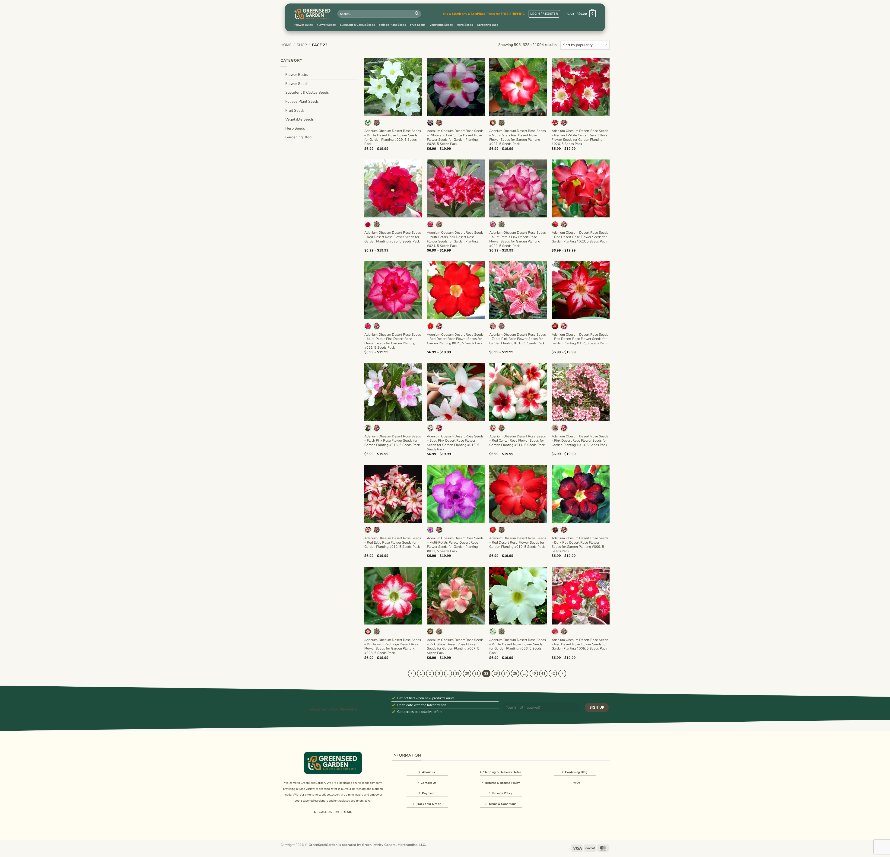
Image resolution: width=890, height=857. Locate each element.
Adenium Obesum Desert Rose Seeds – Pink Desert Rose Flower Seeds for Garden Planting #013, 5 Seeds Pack (580, 440)
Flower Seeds (326, 25)
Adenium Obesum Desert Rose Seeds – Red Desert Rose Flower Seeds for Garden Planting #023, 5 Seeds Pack (580, 236)
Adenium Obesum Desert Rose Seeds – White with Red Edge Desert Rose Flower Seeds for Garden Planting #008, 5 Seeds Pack (392, 646)
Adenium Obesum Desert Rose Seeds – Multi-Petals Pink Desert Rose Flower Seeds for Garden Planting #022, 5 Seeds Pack (517, 239)
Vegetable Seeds (441, 25)
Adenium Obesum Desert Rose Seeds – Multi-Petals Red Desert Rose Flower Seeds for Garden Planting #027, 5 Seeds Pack (517, 137)
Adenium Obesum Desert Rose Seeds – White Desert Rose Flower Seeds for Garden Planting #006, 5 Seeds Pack (517, 646)
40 (534, 673)
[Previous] (412, 674)
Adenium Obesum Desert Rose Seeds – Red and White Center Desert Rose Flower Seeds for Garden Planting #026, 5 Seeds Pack (580, 137)
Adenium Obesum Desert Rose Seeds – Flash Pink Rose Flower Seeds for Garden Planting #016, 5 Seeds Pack (392, 440)
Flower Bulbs (303, 25)
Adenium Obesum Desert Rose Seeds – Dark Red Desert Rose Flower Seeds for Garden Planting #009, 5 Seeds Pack (580, 544)
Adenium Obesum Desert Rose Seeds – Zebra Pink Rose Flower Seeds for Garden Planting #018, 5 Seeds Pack (517, 338)
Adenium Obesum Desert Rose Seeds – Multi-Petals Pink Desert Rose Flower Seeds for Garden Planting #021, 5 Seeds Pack (392, 341)
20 (467, 673)
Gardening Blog (487, 25)
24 (505, 673)
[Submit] (417, 14)
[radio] (367, 122)
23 (496, 673)
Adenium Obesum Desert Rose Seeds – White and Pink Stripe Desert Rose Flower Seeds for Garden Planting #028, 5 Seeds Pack (455, 137)
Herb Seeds (465, 25)
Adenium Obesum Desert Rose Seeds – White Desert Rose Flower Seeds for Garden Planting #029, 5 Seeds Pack (392, 137)
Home (285, 45)
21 (476, 673)
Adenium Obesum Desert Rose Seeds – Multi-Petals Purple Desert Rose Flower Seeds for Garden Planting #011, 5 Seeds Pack (455, 544)
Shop (302, 45)
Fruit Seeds (417, 25)
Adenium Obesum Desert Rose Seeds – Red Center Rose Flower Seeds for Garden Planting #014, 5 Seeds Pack (517, 440)
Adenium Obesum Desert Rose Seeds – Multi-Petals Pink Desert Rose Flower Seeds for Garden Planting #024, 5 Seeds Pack (455, 239)
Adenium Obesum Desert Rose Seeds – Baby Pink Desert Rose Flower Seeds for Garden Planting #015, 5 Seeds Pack (455, 443)
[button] (544, 14)
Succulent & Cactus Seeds (357, 25)
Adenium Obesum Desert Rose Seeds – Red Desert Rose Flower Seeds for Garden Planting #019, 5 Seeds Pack (455, 338)
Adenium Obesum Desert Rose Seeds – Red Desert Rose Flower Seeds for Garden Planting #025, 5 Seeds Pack (392, 236)
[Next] (562, 674)
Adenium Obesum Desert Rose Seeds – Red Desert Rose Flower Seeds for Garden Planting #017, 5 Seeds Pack (580, 338)
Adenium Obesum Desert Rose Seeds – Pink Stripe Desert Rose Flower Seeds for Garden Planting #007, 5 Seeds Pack (455, 646)
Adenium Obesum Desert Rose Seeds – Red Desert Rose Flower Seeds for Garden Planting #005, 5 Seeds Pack (580, 644)
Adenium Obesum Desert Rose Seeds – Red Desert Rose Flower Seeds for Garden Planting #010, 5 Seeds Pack (517, 542)
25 (515, 673)
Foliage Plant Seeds (392, 25)
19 (457, 673)
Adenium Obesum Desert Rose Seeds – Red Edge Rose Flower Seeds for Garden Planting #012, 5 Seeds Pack (392, 542)
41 (543, 673)
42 (553, 673)
